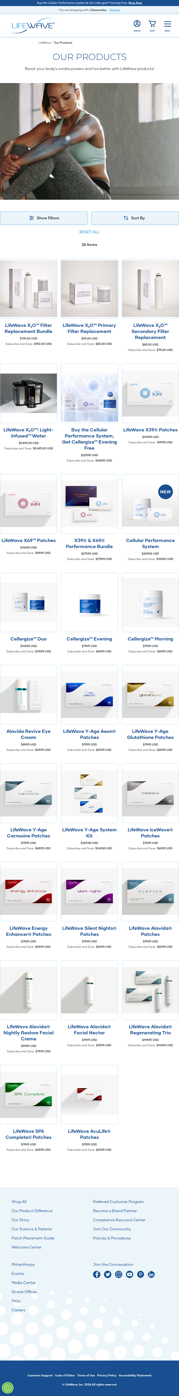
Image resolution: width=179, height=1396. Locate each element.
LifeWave (44, 42)
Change (114, 10)
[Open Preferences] (8, 1388)
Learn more (28, 289)
